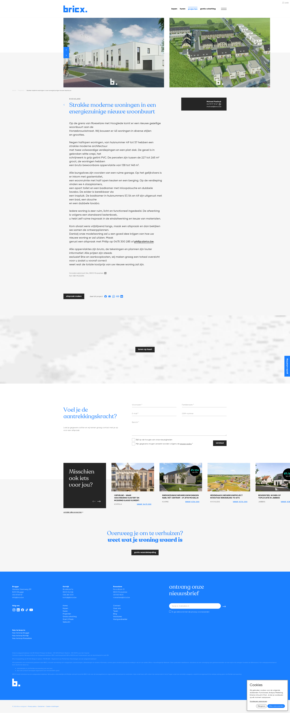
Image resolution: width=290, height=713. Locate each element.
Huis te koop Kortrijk (20, 635)
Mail (109, 296)
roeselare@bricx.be (121, 597)
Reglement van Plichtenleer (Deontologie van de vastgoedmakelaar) (74, 659)
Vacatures (117, 616)
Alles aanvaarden (276, 706)
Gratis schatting (208, 8)
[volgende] (66, 55)
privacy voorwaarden (200, 612)
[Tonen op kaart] (105, 273)
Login (287, 2)
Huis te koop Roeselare (22, 638)
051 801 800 (118, 595)
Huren (182, 8)
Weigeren (261, 706)
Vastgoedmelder (120, 619)
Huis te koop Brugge (20, 633)
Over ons (117, 608)
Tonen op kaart (145, 349)
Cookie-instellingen (52, 706)
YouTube (31, 610)
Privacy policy (32, 706)
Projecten (192, 9)
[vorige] (66, 50)
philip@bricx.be (144, 241)
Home (14, 90)
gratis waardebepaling (145, 552)
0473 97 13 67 (212, 104)
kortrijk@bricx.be (69, 597)
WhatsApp (220, 104)
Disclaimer (41, 706)
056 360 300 (68, 595)
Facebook (105, 296)
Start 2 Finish (68, 619)
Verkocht (66, 622)
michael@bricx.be (214, 106)
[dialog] (267, 695)
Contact (116, 606)
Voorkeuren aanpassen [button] (258, 701)
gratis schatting (287, 366)
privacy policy (186, 444)
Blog (115, 614)
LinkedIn (121, 296)
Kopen (174, 8)
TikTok (27, 610)
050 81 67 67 (17, 595)
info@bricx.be (18, 597)
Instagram (14, 610)
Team (115, 611)
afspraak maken (74, 296)
